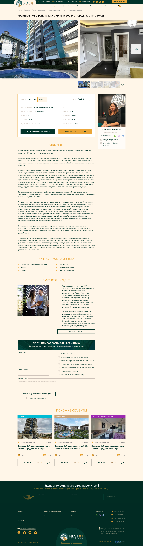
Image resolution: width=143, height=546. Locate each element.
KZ (85, 2)
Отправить (111, 497)
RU (57, 2)
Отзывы (93, 6)
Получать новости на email (38, 398)
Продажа (27, 10)
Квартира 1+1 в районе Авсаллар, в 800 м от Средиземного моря (107, 447)
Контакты (108, 6)
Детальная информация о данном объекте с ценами (77, 361)
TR (44, 2)
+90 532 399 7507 (105, 136)
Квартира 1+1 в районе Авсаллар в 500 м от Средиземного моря (34, 447)
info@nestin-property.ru (110, 140)
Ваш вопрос (23, 378)
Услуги (70, 6)
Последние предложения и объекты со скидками (76, 364)
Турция (36, 107)
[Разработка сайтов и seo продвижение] (120, 543)
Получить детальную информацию (36, 394)
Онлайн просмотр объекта (69, 371)
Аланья (34, 10)
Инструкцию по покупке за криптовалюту (74, 357)
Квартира (40, 111)
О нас (19, 516)
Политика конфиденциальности (71, 543)
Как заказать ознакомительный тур (72, 375)
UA (71, 2)
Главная (41, 6)
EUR (41, 99)
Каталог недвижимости (55, 6)
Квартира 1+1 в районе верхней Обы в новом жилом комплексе (71, 447)
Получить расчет (76, 331)
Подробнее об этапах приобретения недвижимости (77, 368)
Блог (100, 6)
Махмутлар (49, 107)
